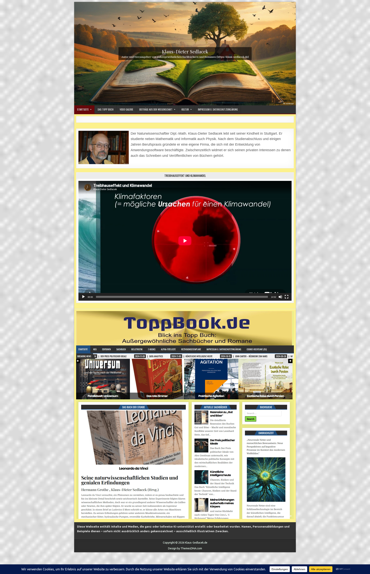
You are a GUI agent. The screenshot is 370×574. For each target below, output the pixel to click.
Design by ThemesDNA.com (185, 548)
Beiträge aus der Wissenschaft (155, 109)
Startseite (83, 109)
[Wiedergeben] (83, 297)
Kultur (185, 109)
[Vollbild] (286, 297)
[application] (185, 241)
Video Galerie (126, 109)
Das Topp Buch (106, 109)
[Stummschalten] (280, 297)
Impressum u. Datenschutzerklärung (218, 109)
